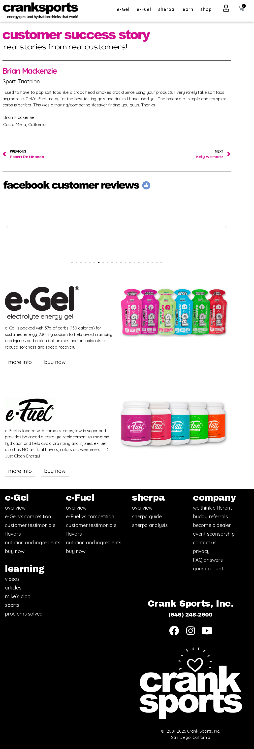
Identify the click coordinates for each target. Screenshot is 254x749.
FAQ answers (208, 560)
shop (206, 9)
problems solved (24, 614)
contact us (205, 542)
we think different (212, 508)
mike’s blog (18, 596)
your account (208, 568)
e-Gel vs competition (28, 516)
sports (12, 605)
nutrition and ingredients (32, 542)
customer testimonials (30, 525)
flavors (13, 534)
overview (15, 508)
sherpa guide (147, 516)
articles (13, 588)
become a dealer (212, 525)
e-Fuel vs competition (90, 516)
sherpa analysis (150, 525)
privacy (201, 551)
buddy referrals (210, 516)
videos (12, 579)
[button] (7, 226)
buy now (15, 551)
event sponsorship (214, 534)
